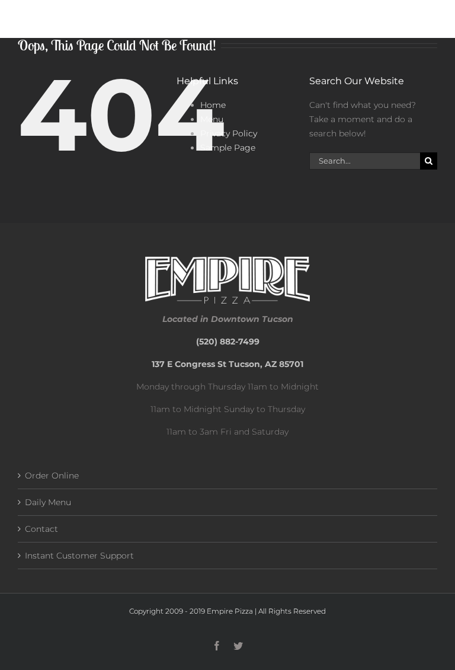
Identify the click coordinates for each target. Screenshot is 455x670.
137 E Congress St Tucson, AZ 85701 (227, 364)
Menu (211, 119)
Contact (41, 529)
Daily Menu (48, 502)
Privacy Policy (228, 133)
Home (213, 105)
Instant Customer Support (79, 555)
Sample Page (227, 147)
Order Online (52, 475)
